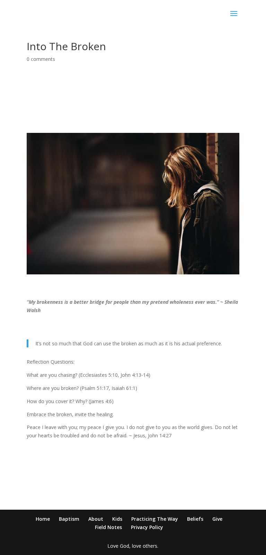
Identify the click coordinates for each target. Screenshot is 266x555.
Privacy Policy (147, 527)
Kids (117, 519)
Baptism (69, 519)
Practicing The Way (154, 519)
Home (43, 519)
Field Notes (108, 527)
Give (217, 519)
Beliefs (195, 519)
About (95, 519)
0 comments (41, 59)
